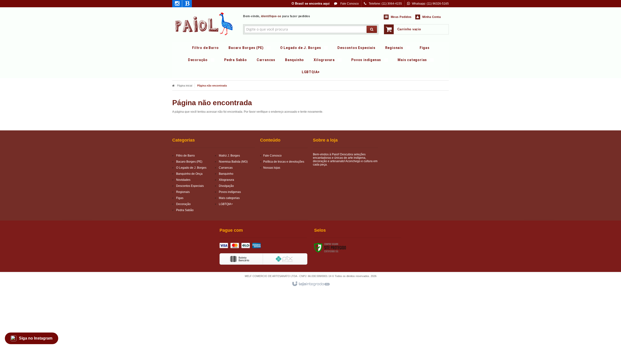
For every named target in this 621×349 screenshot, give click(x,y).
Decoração (183, 204)
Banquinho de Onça (189, 173)
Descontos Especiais (190, 186)
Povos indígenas (230, 192)
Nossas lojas (271, 167)
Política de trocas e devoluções (283, 161)
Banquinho (226, 173)
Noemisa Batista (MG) (233, 161)
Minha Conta (431, 17)
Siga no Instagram (35, 338)
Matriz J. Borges (229, 155)
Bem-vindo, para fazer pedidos (276, 16)
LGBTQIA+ (226, 204)
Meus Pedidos (401, 17)
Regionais (183, 192)
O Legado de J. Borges (191, 167)
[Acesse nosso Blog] (187, 4)
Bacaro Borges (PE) (189, 161)
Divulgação (226, 186)
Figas (179, 198)
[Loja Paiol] (204, 23)
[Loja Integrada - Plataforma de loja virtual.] (310, 284)
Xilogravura (226, 180)
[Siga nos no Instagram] (177, 4)
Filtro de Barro (185, 155)
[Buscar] (372, 29)
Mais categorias (229, 198)
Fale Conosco (349, 3)
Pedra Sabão (185, 210)
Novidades (183, 180)
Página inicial (184, 85)
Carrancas (226, 167)
